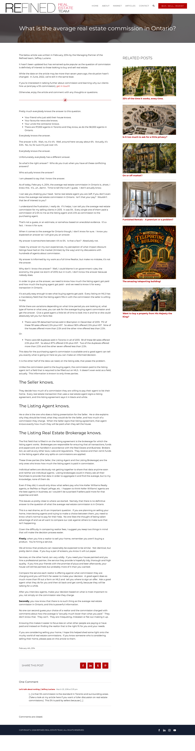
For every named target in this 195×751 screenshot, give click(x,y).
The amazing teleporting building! (142, 281)
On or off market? (132, 175)
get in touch (62, 86)
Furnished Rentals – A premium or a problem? (148, 219)
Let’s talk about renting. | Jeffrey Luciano (37, 689)
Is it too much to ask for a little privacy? (145, 137)
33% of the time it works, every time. (143, 98)
